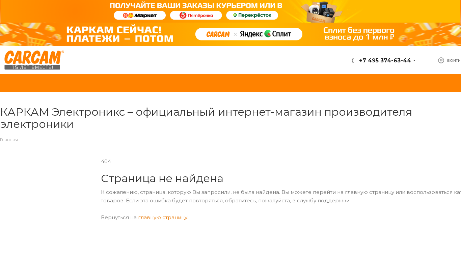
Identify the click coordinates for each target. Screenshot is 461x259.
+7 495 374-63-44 (384, 60)
